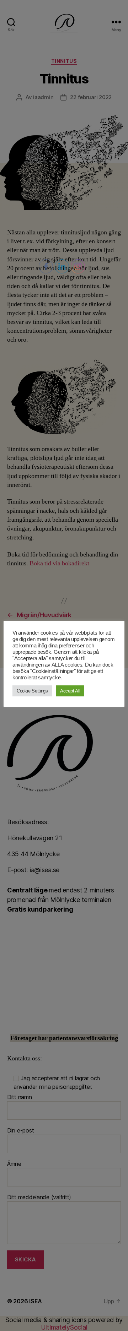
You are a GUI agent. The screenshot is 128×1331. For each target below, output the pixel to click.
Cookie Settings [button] (32, 691)
